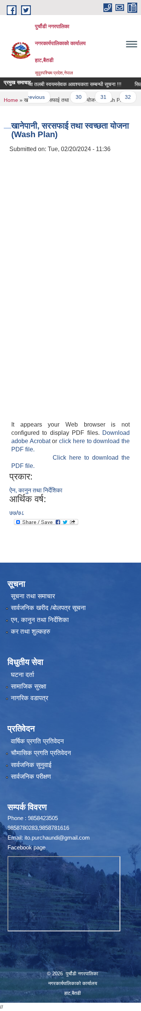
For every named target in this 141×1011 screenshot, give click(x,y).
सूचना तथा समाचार (33, 596)
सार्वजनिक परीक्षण (31, 776)
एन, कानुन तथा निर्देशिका (40, 620)
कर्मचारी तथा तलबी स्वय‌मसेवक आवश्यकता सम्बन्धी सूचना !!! (58, 84)
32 (121, 97)
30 (71, 97)
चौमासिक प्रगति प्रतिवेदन (41, 753)
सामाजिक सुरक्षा (28, 686)
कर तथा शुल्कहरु (30, 631)
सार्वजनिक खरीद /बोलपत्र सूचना (48, 607)
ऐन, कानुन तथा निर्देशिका (35, 490)
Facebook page (26, 847)
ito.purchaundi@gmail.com (57, 837)
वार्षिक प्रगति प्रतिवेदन (37, 741)
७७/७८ (16, 513)
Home (11, 100)
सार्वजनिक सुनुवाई (31, 765)
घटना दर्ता (22, 674)
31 (96, 97)
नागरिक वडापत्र (29, 698)
